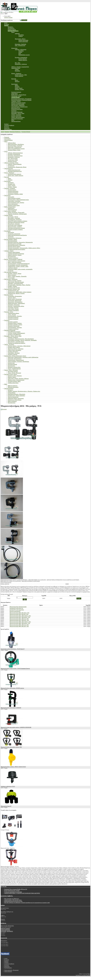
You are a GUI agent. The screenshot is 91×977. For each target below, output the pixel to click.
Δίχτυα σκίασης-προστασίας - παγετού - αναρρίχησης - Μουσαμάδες (22, 340)
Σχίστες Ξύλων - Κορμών (13, 309)
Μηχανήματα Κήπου (8, 294)
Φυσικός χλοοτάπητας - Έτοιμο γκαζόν (16, 212)
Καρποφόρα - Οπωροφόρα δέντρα (15, 155)
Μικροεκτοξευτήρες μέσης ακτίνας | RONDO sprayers (12, 688)
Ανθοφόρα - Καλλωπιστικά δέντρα (15, 152)
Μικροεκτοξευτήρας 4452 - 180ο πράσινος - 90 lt (20, 615)
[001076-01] (12, 494)
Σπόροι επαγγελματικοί (13, 204)
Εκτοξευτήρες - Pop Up (13, 216)
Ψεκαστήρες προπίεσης (13, 321)
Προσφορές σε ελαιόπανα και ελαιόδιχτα (16, 343)
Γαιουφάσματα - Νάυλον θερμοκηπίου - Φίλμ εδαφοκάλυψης (21, 338)
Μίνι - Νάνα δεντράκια (13, 158)
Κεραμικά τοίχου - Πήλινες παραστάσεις (16, 395)
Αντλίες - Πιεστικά (12, 314)
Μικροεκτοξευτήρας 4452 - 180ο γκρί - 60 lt (19, 618)
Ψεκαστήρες (7, 320)
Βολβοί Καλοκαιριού (12, 209)
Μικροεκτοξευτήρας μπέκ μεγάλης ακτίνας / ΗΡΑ (11, 747)
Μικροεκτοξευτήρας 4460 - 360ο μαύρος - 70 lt (20, 623)
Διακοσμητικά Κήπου (8, 388)
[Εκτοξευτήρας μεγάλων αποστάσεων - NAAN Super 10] (12, 647)
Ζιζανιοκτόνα (10, 236)
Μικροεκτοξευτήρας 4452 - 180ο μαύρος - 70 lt (20, 617)
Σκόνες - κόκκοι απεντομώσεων (14, 262)
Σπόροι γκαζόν (11, 196)
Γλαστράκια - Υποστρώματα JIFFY (15, 283)
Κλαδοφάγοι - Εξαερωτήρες (14, 304)
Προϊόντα (7, 131)
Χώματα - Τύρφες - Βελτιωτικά (11, 370)
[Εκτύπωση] (4, 409)
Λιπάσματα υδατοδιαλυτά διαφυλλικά (16, 253)
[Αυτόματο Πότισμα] (12, 828)
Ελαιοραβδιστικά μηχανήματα (14, 331)
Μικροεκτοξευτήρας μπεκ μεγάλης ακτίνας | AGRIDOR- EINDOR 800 (16, 727)
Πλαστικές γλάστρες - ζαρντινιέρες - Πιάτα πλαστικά (19, 346)
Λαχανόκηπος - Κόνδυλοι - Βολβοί (15, 194)
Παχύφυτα (10, 179)
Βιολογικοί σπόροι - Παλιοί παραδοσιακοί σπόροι (18, 199)
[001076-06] (12, 578)
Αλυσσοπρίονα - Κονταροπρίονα (15, 296)
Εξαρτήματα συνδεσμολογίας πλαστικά (16, 222)
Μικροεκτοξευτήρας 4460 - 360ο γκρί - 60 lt (19, 624)
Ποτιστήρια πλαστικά (12, 364)
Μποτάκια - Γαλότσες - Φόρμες (14, 273)
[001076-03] (12, 527)
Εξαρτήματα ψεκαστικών (13, 317)
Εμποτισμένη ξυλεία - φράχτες (10, 374)
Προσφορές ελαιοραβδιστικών (14, 334)
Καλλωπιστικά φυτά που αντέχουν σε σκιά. (13, 901)
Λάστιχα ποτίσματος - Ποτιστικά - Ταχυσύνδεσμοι (18, 361)
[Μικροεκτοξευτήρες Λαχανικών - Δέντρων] (12, 865)
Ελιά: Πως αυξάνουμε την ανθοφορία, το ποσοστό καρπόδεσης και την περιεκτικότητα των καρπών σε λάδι (27, 902)
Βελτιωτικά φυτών (12, 256)
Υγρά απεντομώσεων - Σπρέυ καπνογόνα (16, 260)
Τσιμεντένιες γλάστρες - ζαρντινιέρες (15, 348)
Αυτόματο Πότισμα (26, 131)
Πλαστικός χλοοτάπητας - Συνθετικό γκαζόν (17, 214)
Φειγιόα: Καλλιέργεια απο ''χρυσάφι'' (12, 890)
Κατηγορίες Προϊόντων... (15, 131)
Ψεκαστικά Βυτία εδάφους (13, 313)
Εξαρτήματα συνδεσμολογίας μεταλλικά (16, 228)
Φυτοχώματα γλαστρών (13, 371)
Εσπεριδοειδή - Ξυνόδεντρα (14, 157)
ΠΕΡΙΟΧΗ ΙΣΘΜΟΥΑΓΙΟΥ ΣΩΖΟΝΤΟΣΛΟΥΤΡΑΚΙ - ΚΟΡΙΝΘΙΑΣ (7, 930)
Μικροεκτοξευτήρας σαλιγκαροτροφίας (18, 606)
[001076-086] (12, 460)
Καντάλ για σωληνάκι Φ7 (15, 611)
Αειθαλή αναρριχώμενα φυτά (14, 170)
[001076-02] (12, 510)
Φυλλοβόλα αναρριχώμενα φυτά (15, 171)
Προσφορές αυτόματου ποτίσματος (15, 229)
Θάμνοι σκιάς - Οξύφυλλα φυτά (14, 147)
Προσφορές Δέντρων (12, 161)
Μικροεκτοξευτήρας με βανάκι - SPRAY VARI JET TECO (13, 766)
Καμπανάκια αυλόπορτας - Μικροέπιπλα (16, 394)
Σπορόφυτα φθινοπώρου (13, 191)
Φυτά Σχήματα (7, 181)
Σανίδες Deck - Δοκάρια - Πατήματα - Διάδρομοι (18, 378)
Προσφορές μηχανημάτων (13, 310)
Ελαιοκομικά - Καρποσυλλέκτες (15, 358)
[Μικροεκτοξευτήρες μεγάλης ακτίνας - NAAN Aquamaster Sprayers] (12, 667)
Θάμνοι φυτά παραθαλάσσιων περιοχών (16, 148)
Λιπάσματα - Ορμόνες (9, 250)
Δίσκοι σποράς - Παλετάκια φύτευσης (16, 282)
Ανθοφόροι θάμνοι (12, 143)
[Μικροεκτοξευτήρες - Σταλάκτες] (12, 846)
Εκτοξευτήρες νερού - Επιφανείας (15, 225)
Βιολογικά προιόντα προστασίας (14, 243)
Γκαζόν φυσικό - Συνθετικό (10, 211)
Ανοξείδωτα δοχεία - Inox (13, 290)
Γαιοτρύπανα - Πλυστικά (13, 307)
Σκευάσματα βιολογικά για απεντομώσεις (16, 249)
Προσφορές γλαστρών (12, 354)
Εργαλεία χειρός (11, 363)
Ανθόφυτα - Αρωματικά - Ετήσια (11, 162)
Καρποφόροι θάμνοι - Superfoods (15, 145)
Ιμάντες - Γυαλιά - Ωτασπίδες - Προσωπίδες (17, 276)
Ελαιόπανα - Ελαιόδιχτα (13, 337)
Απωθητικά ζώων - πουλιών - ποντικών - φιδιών (18, 266)
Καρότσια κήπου (11, 365)
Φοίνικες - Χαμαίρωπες (9, 172)
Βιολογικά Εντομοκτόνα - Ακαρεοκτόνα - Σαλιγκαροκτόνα (20, 242)
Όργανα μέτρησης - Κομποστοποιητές (16, 360)
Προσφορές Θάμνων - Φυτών (14, 150)
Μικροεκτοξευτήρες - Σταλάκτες (15, 226)
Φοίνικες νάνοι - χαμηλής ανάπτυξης (15, 175)
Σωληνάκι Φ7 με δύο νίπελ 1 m (16, 608)
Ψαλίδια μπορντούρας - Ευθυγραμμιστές (16, 303)
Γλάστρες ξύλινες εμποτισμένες (14, 350)
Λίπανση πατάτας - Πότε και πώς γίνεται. (13, 900)
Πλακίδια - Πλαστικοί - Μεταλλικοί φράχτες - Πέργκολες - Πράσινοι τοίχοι (24, 391)
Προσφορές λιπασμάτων (13, 258)
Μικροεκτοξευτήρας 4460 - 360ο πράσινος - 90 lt (20, 621)
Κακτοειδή (6, 177)
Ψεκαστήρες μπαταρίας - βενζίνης (15, 324)
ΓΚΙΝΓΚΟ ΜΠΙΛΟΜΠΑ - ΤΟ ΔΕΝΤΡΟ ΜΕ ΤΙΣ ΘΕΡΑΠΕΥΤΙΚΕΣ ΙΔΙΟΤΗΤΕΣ (22, 893)
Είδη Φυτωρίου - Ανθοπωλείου (10, 279)
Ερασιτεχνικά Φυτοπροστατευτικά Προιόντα (17, 235)
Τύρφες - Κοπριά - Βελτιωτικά (14, 373)
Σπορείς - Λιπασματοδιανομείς (14, 368)
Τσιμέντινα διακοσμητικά (13, 397)
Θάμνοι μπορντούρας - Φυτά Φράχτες (16, 144)
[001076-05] (12, 561)
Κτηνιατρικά (10, 270)
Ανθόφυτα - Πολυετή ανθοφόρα (14, 164)
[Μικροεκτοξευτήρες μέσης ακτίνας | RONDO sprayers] (12, 686)
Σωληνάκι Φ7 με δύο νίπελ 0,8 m (17, 609)
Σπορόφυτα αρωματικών (13, 192)
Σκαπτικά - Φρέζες (12, 297)
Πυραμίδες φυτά (11, 184)
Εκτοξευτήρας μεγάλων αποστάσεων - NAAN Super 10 (12, 649)
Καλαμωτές (10, 390)
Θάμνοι (5, 141)
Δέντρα (5, 151)
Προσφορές (6, 137)
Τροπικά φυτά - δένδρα (13, 160)
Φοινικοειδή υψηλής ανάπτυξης (14, 174)
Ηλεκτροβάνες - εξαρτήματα (14, 218)
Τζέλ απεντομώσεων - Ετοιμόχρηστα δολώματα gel (18, 263)
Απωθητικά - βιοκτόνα (12, 267)
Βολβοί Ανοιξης (11, 208)
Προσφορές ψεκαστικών (13, 319)
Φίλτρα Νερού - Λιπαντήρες (14, 223)
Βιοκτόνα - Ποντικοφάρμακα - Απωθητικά (13, 259)
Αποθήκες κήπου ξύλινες (13, 382)
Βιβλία (5, 384)
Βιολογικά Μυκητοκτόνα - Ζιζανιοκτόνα (16, 245)
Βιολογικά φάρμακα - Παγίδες (10, 239)
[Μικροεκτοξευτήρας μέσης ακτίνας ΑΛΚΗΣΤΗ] (12, 706)
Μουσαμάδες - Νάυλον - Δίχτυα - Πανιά (12, 336)
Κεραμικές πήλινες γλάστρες (14, 347)
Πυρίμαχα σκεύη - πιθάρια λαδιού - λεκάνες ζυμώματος (19, 292)
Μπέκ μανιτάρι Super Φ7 (6, 806)
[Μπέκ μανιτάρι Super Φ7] (12, 804)
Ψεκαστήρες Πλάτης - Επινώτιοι (15, 323)
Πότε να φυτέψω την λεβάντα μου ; (11, 898)
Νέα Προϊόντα (7, 138)
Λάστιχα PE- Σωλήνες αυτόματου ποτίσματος (17, 221)
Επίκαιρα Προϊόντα (8, 140)
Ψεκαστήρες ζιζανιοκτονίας (13, 326)
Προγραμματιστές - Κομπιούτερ (14, 219)
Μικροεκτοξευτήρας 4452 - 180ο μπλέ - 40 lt (19, 620)
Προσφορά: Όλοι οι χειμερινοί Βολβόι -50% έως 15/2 (15, 889)
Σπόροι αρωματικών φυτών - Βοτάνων (16, 202)
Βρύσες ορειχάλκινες (12, 401)
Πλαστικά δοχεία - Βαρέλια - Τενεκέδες (16, 293)
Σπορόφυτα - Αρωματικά (9, 188)
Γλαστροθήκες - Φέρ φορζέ (14, 353)
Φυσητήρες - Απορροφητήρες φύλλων (16, 306)
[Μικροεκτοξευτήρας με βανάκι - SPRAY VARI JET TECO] (12, 765)
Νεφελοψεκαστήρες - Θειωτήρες (15, 316)
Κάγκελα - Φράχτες (12, 377)
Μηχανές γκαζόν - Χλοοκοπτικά (15, 299)
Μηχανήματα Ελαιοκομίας (9, 330)
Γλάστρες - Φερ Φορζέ (9, 344)
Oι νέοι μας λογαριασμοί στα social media (13, 892)
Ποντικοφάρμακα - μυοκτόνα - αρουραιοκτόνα (18, 265)
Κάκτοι (9, 178)
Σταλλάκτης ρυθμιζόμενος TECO (8, 786)
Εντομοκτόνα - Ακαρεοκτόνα (14, 233)
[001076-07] (12, 476)
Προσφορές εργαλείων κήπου (14, 367)
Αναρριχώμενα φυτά (8, 168)
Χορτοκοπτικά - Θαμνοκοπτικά (14, 300)
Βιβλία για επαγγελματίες (13, 387)
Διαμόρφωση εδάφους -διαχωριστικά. (16, 398)
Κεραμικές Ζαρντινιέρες (13, 351)
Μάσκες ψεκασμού (12, 275)
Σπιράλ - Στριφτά (11, 185)
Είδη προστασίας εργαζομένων (10, 272)
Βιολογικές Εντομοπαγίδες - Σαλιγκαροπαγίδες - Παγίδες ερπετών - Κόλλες (24, 248)
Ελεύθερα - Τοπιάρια (12, 187)
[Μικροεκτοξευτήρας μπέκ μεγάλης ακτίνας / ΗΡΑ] (12, 745)
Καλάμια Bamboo (11, 392)
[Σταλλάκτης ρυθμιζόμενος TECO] (12, 785)
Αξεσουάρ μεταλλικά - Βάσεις (14, 381)
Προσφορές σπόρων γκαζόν (14, 205)
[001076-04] (12, 544)
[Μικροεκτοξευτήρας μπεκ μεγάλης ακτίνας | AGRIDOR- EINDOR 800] (12, 726)
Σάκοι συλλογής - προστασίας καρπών (16, 341)
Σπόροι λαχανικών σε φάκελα (14, 198)
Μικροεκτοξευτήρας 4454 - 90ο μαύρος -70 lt (19, 612)
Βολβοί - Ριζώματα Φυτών (10, 206)
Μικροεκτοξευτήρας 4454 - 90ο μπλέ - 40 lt (19, 614)
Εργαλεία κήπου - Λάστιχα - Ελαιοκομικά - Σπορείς (15, 355)
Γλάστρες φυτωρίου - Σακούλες (14, 280)
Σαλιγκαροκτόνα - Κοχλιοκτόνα (14, 238)
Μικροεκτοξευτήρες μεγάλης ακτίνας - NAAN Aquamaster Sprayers (15, 668)
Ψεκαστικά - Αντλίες (8, 311)
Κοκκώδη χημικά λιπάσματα (14, 252)
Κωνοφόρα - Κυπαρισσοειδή (14, 154)
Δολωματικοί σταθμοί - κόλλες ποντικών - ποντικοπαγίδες (20, 269)
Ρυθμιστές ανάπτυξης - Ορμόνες (15, 255)
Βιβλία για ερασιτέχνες (12, 385)
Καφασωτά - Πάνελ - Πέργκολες (15, 375)
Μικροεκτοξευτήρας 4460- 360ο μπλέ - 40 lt (19, 626)
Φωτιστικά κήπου (11, 402)
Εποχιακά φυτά (11, 165)
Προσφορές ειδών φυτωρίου (14, 287)
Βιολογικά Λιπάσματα (12, 240)
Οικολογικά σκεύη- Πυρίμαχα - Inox (12, 289)
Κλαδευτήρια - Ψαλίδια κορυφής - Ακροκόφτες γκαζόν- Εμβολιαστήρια (23, 357)
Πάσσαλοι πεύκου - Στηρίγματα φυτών (16, 380)
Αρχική (2, 131)
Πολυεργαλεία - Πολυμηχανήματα (15, 302)
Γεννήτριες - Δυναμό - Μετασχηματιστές (16, 333)
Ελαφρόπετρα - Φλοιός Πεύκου (14, 399)
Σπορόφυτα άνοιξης (12, 189)
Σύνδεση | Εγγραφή (8, 17)
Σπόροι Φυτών (7, 195)
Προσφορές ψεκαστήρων (13, 329)
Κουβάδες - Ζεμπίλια (12, 286)
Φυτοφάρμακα (7, 231)
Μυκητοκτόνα (11, 232)
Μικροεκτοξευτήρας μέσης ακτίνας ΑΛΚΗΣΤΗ (11, 707)
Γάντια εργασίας (11, 277)
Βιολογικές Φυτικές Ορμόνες (14, 246)
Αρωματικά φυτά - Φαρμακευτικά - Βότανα (17, 167)
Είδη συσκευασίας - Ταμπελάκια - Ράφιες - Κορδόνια (19, 285)
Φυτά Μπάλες (11, 182)
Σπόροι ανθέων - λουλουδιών (14, 201)
